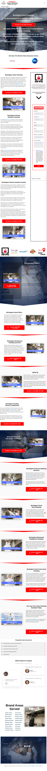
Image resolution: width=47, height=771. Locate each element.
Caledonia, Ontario (8, 722)
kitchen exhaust (8, 119)
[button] (2, 60)
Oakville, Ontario (8, 714)
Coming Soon (17, 724)
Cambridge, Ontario (19, 718)
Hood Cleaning (7, 150)
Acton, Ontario (18, 712)
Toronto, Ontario (18, 722)
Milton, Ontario (8, 716)
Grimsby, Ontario (8, 718)
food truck (29, 573)
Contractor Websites (31, 765)
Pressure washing (29, 475)
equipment (18, 82)
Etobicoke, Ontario (18, 716)
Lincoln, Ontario (8, 726)
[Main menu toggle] (45, 3)
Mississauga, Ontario (9, 720)
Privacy (25, 765)
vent (28, 509)
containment (12, 409)
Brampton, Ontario (18, 714)
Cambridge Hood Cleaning (33, 620)
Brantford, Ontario (18, 720)
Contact (27, 583)
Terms (22, 765)
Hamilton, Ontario (8, 712)
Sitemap (37, 765)
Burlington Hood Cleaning (18, 85)
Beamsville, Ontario (9, 724)
